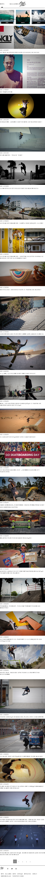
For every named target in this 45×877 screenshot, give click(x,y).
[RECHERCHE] (22, 19)
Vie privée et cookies (18, 876)
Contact (34, 874)
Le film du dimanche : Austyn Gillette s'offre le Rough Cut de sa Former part (21, 257)
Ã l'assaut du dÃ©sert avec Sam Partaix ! (18, 437)
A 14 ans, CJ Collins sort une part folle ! (18, 373)
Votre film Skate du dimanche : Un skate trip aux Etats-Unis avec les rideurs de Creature (22, 820)
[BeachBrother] (22, 7)
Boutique (12, 19)
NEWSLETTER (27, 874)
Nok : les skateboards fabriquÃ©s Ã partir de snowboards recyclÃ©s (20, 404)
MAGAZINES (14, 4)
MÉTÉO (2, 19)
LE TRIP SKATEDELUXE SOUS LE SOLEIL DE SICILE (19, 52)
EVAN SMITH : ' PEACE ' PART (11, 155)
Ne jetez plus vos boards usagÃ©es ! (16, 538)
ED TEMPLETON (6, 92)
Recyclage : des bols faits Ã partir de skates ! (20, 290)
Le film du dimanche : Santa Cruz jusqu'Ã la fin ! (21, 223)
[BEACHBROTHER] (3, 868)
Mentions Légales (6, 876)
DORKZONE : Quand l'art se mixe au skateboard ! (21, 122)
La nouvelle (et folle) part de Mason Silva (19, 188)
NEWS (2, 4)
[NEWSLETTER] (27, 19)
